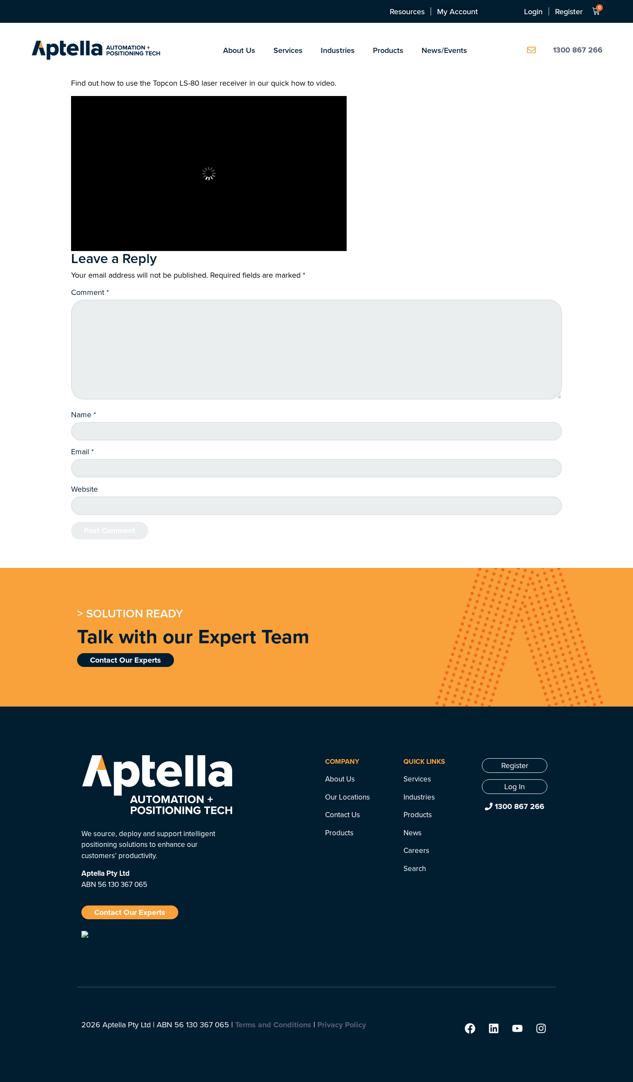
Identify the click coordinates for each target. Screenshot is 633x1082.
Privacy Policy (341, 1024)
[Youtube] (517, 1028)
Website (84, 489)
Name (83, 415)
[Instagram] (541, 1028)
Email (82, 452)
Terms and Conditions (273, 1024)
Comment (90, 292)
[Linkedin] (493, 1028)
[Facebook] (470, 1028)
